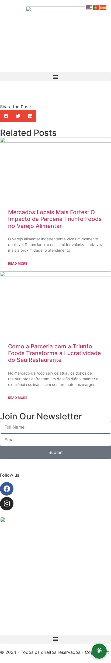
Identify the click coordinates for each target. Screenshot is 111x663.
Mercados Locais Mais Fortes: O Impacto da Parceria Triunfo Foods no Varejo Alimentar (55, 219)
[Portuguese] (96, 7)
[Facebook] (6, 489)
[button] (55, 76)
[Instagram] (6, 503)
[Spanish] (103, 7)
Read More (17, 263)
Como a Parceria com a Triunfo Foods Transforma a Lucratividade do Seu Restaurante (54, 353)
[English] (89, 7)
